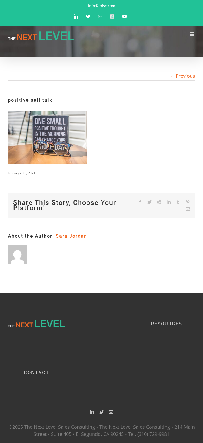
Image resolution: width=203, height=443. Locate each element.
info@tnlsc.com (101, 5)
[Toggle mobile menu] (192, 34)
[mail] (111, 412)
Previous (185, 76)
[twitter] (101, 412)
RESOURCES (166, 323)
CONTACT (36, 372)
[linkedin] (92, 412)
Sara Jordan (71, 236)
